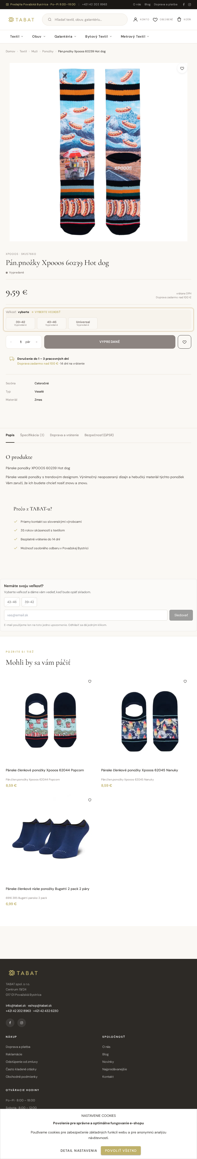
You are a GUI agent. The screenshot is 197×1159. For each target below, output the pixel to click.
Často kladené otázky (21, 1069)
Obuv (36, 36)
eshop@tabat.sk (40, 1005)
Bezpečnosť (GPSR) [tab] (99, 435)
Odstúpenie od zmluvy (22, 1062)
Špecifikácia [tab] (32, 435)
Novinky (108, 1062)
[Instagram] (189, 4)
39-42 (29, 602)
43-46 (12, 602)
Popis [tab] (10, 435)
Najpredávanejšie (114, 1069)
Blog (148, 4)
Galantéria (64, 36)
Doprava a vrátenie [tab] (64, 435)
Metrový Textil (133, 36)
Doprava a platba (165, 4)
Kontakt (108, 1077)
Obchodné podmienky (21, 1077)
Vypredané (109, 342)
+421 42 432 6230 (45, 1011)
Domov (10, 51)
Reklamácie (14, 1054)
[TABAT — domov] (21, 19)
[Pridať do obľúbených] (182, 68)
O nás (137, 4)
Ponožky (48, 51)
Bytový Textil (96, 36)
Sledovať (181, 615)
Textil (14, 36)
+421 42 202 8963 (94, 4)
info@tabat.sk (16, 1005)
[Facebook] (183, 4)
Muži (34, 51)
